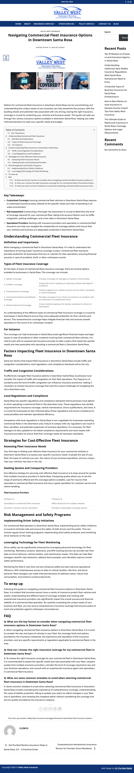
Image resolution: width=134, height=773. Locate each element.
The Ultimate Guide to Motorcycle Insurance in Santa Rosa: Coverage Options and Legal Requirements (116, 126)
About (27, 24)
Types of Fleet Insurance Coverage (26, 142)
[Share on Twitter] (45, 709)
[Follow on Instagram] (128, 2)
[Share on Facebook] (41, 709)
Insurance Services (44, 24)
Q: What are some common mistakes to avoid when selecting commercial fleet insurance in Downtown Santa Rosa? (55, 186)
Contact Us (105, 24)
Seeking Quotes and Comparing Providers (29, 162)
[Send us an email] (131, 2)
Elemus (61, 47)
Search (108, 32)
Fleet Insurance (79, 718)
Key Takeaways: (18, 133)
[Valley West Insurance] (67, 12)
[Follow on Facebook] (126, 2)
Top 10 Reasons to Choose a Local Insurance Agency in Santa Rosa (117, 57)
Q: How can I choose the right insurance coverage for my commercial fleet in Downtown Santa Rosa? (55, 183)
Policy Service (86, 24)
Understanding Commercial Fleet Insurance (26, 136)
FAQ (10, 177)
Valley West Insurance (50, 31)
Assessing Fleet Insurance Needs (25, 160)
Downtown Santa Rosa (63, 718)
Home (18, 24)
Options (89, 718)
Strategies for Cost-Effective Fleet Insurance (27, 157)
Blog (116, 24)
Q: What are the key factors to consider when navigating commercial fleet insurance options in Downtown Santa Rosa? (55, 180)
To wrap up (13, 174)
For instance (17, 145)
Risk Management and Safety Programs (25, 165)
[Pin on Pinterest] (55, 709)
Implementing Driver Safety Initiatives (27, 168)
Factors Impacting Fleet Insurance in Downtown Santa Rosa (33, 148)
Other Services (66, 24)
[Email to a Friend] (50, 709)
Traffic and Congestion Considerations (27, 151)
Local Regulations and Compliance (26, 154)
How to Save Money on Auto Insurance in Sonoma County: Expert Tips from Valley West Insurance (116, 108)
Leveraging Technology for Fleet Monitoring (30, 171)
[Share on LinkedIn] (60, 709)
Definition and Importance (22, 139)
